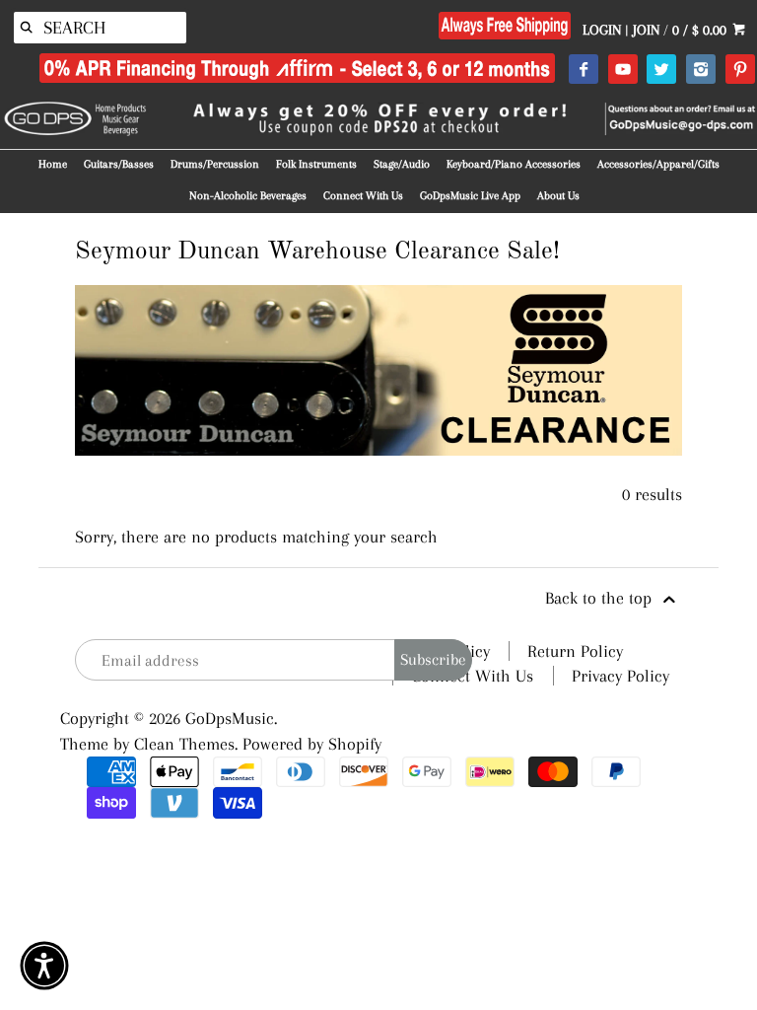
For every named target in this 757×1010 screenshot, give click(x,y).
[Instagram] (700, 70)
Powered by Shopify (311, 744)
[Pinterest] (739, 70)
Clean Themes (184, 744)
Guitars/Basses (119, 164)
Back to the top (600, 598)
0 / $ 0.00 (701, 29)
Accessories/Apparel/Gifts (658, 164)
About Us (558, 195)
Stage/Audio (402, 164)
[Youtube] (622, 70)
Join (646, 29)
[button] (44, 965)
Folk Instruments (316, 164)
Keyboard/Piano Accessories (514, 164)
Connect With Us (363, 195)
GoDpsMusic (229, 718)
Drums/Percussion (215, 164)
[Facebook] (583, 70)
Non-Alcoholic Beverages (248, 195)
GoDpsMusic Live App (470, 195)
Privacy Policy (620, 675)
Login (602, 29)
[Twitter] (661, 70)
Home (52, 164)
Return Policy (575, 651)
